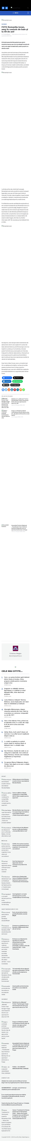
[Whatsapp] (23, 389)
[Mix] (20, 389)
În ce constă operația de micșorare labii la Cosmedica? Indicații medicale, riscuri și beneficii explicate (14, 1096)
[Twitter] (6, 389)
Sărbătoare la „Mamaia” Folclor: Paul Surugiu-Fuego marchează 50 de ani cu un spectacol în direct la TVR (19, 401)
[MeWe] (17, 389)
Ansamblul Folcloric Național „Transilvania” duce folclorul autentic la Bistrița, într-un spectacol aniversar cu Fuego (19, 527)
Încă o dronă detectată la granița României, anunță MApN (19, 914)
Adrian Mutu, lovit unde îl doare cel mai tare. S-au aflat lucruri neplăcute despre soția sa (16, 734)
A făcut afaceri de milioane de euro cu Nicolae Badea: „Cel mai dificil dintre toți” (20, 829)
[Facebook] (3, 389)
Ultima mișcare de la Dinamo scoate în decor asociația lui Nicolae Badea (20, 781)
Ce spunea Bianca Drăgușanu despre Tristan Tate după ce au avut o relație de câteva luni (16, 764)
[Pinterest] (14, 389)
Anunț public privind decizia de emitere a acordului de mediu (20, 987)
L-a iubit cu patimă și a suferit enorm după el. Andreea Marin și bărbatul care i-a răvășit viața (15, 743)
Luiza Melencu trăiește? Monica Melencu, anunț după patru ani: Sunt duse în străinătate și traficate (16, 701)
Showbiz (4, 24)
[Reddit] (9, 389)
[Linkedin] (12, 389)
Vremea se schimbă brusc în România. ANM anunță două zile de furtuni (20, 927)
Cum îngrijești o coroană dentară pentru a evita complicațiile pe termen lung (20, 895)
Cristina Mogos (6, 34)
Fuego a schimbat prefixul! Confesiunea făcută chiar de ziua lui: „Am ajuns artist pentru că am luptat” (20, 413)
